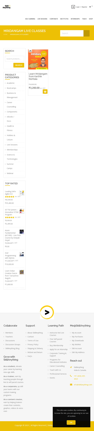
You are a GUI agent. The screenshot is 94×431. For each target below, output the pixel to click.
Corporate (54, 19)
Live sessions (42, 19)
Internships (75, 19)
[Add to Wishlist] (41, 91)
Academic (11, 83)
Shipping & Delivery (35, 348)
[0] (90, 7)
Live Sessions (12, 144)
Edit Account (77, 348)
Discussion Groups (12, 344)
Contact (31, 336)
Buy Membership (56, 345)
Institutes (64, 19)
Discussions (10, 340)
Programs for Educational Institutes (58, 360)
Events (52, 378)
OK (71, 422)
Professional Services (58, 374)
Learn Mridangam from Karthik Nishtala (38, 75)
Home (5, 34)
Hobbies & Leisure (11, 137)
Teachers (9, 336)
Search (18, 65)
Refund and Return (35, 352)
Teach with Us (55, 370)
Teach (84, 19)
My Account (76, 333)
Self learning (30, 19)
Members (9, 333)
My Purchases (77, 336)
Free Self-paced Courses (56, 340)
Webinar (10, 173)
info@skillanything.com (83, 384)
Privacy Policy (33, 344)
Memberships (12, 149)
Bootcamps (11, 88)
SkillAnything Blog (12, 348)
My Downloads (78, 340)
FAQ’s (30, 356)
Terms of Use (33, 340)
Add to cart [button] (35, 91)
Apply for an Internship (59, 349)
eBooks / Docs (10, 119)
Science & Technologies (12, 157)
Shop (91, 19)
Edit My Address (78, 352)
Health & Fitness (10, 128)
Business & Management (12, 95)
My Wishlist (76, 344)
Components (12, 112)
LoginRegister (81, 7)
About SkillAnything (35, 333)
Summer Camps (10, 166)
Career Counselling (11, 104)
